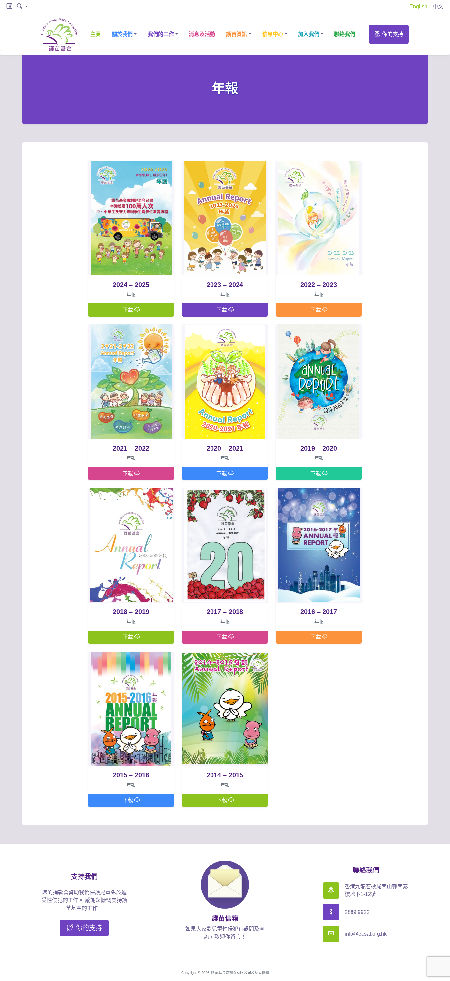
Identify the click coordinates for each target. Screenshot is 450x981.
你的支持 (392, 34)
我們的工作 (161, 34)
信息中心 (272, 34)
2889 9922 (357, 912)
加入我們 (308, 34)
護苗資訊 (236, 34)
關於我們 (122, 34)
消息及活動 (202, 34)
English (418, 6)
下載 (128, 310)
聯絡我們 (344, 34)
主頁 (95, 34)
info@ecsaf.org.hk (366, 934)
